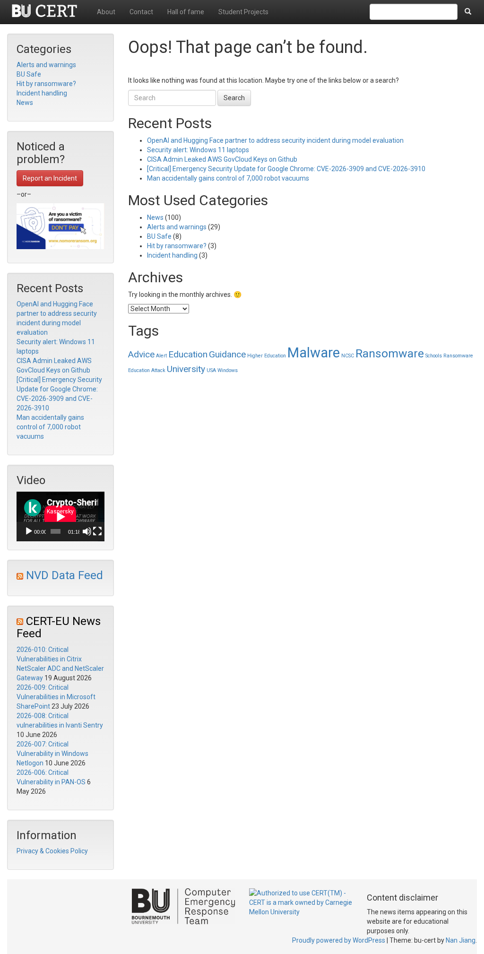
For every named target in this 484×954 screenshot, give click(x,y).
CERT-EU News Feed (59, 627)
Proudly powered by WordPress (338, 940)
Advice (141, 354)
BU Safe (29, 74)
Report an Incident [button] (50, 178)
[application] (60, 516)
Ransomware (389, 353)
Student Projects (243, 12)
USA (211, 370)
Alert (161, 356)
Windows (227, 370)
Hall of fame (185, 12)
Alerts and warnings (46, 65)
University (186, 369)
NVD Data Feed (64, 575)
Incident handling (42, 93)
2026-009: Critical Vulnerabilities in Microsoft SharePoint (56, 697)
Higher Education (266, 356)
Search (234, 98)
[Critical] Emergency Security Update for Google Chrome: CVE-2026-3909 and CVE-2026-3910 (286, 169)
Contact (141, 12)
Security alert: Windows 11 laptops (198, 150)
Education (187, 354)
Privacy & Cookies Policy (52, 851)
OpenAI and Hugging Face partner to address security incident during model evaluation (275, 140)
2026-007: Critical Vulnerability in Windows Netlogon (52, 753)
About (106, 12)
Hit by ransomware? (46, 83)
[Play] (29, 531)
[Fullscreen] (97, 531)
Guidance (227, 354)
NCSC (347, 356)
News (25, 102)
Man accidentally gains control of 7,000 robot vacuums (50, 427)
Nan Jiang (460, 940)
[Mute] (87, 531)
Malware (313, 353)
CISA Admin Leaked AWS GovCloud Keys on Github (222, 159)
